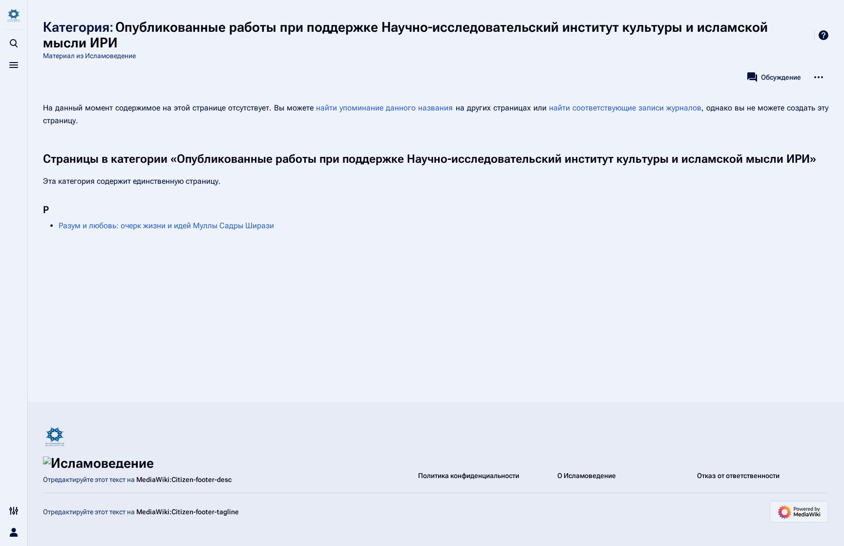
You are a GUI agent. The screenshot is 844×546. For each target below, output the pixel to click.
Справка (823, 35)
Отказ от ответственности (738, 476)
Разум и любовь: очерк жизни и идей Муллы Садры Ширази (166, 225)
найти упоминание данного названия (384, 107)
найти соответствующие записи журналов (625, 107)
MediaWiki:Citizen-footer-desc (184, 479)
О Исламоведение (586, 476)
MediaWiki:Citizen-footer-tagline (187, 512)
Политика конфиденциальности (468, 476)
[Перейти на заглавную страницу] (13, 15)
